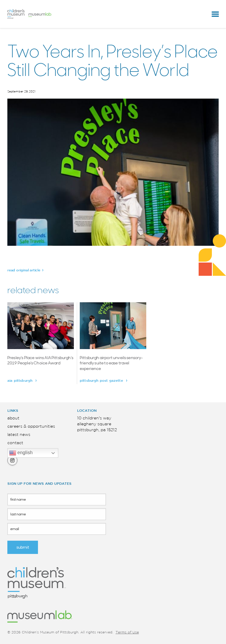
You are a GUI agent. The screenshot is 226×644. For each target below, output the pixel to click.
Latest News (18, 434)
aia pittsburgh (20, 380)
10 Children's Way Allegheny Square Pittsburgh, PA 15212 (97, 423)
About (13, 418)
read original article (23, 270)
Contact (15, 443)
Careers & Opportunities (31, 426)
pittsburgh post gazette (102, 380)
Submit (22, 547)
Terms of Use (127, 632)
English (24, 452)
